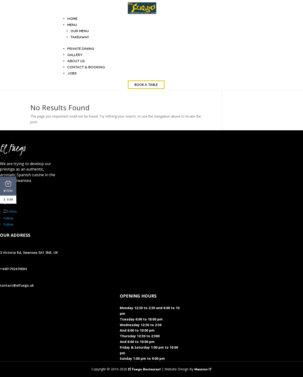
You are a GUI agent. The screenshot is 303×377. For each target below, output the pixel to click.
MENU (72, 24)
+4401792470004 (13, 269)
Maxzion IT (203, 369)
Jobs (72, 73)
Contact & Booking (86, 67)
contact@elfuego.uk (17, 285)
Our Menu (80, 31)
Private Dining (80, 48)
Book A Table (146, 84)
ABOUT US (76, 61)
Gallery (74, 55)
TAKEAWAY (80, 37)
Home (72, 18)
